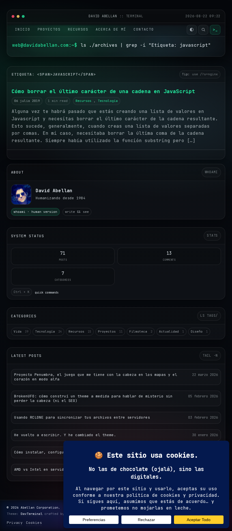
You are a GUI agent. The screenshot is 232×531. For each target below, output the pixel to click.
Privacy (15, 522)
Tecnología (108, 101)
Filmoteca (140, 331)
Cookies (34, 522)
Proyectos (49, 29)
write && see (77, 212)
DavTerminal (31, 514)
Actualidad (171, 331)
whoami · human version (35, 212)
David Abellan (104, 16)
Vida (21, 331)
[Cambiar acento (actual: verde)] (192, 30)
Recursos (78, 29)
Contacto (144, 29)
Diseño (199, 331)
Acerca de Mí (111, 29)
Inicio (22, 29)
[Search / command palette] (203, 30)
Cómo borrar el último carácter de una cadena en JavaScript (103, 91)
